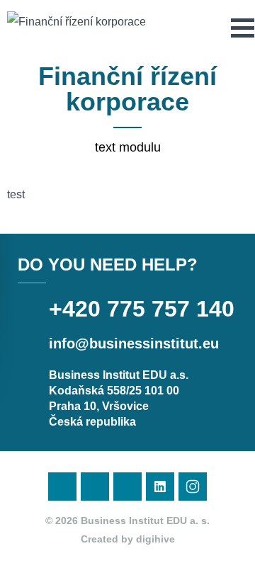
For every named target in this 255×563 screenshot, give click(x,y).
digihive (155, 539)
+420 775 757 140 (141, 309)
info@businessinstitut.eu (134, 343)
